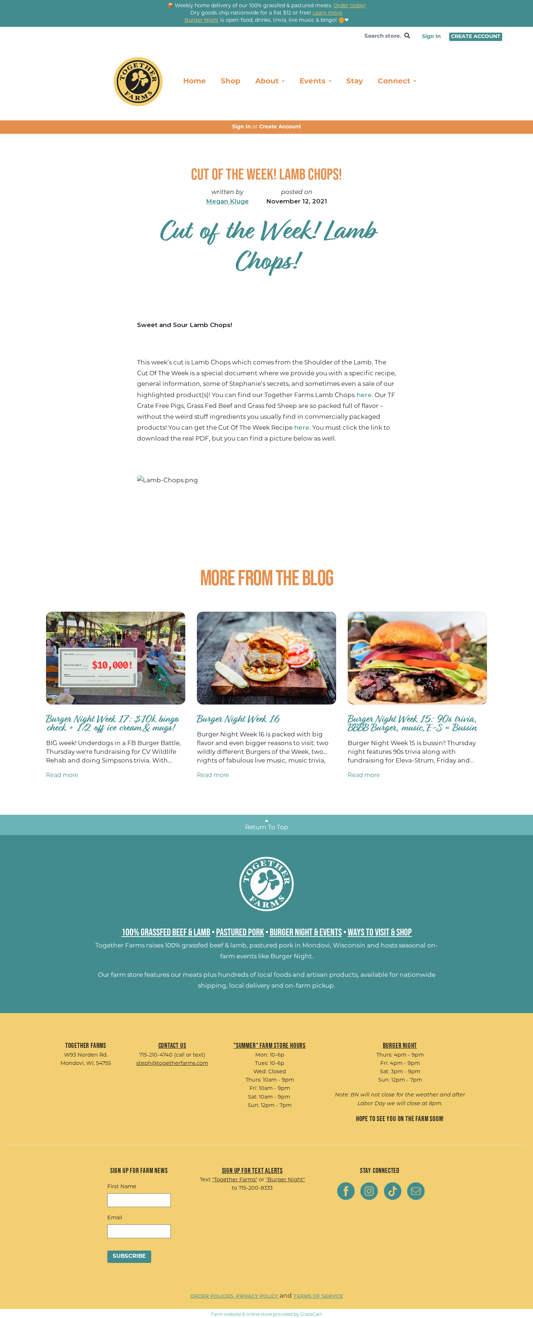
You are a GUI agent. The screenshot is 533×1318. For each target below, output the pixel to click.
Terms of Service (318, 1296)
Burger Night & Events (306, 931)
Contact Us (172, 1045)
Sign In (431, 37)
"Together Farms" (234, 1180)
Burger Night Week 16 (238, 718)
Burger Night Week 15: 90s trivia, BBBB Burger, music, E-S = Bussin (412, 723)
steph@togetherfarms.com (172, 1063)
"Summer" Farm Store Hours (270, 1045)
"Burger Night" (285, 1180)
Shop (230, 81)
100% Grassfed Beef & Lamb (165, 931)
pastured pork (271, 946)
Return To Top (266, 828)
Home (194, 81)
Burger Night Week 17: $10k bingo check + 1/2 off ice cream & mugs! (112, 723)
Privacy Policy (258, 1296)
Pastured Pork (240, 931)
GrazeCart (311, 1315)
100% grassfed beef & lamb (206, 946)
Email (114, 1218)
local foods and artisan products (307, 975)
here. (364, 394)
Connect (395, 81)
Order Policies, (213, 1296)
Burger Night (291, 957)
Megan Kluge (227, 201)
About (268, 81)
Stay (354, 81)
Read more (62, 775)
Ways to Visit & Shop (380, 931)
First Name (121, 1187)
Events (313, 81)
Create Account (475, 37)
